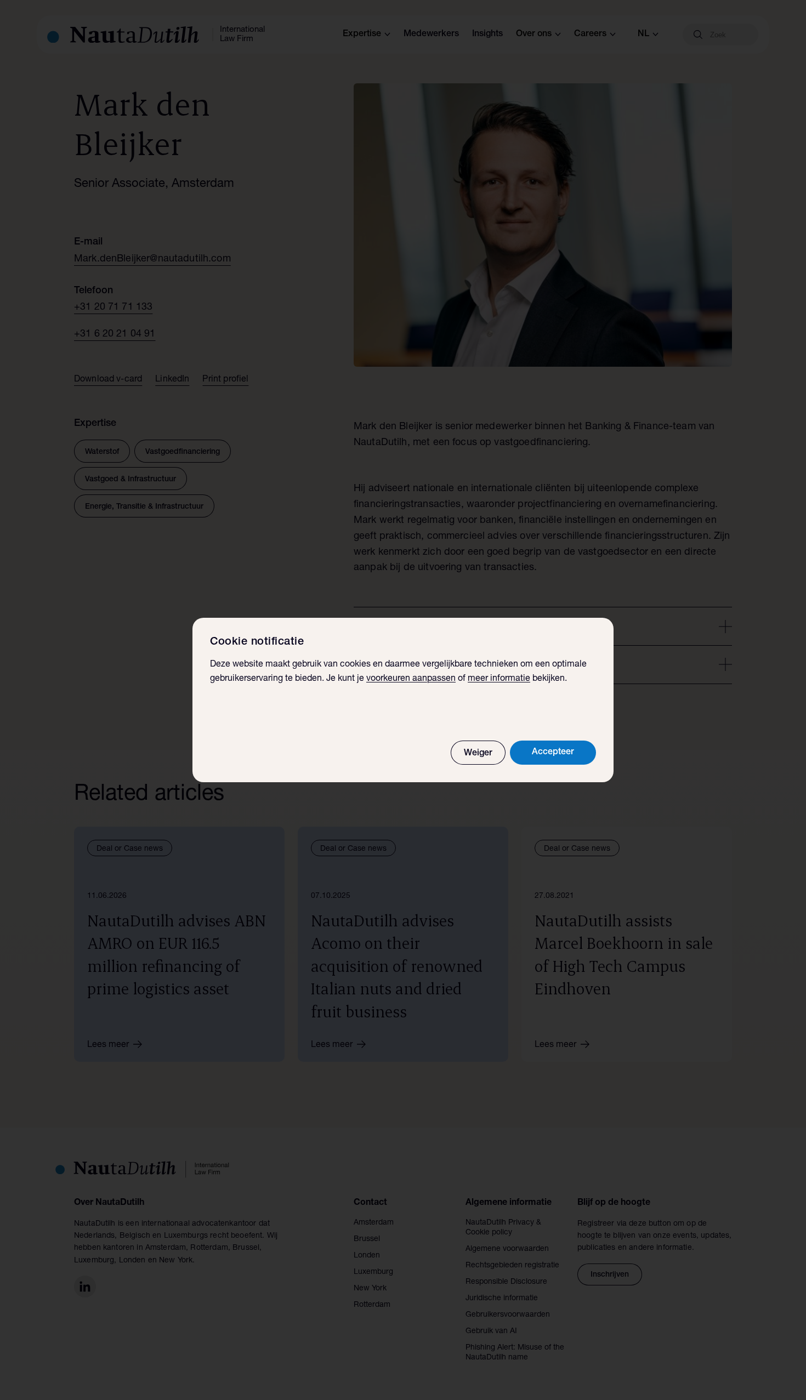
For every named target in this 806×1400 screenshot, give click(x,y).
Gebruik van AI (491, 1331)
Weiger (478, 753)
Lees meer (108, 1045)
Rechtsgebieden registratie (512, 1266)
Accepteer (553, 752)
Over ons (534, 34)
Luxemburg (373, 1272)
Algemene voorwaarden (507, 1249)
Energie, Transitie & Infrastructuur (144, 507)
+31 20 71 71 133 (113, 307)
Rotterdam (372, 1305)
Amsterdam (374, 1223)
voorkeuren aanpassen (411, 679)
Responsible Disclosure (506, 1282)
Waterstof (102, 452)
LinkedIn (172, 379)
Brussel (367, 1239)
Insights (487, 34)
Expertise (362, 34)
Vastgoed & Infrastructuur (130, 479)
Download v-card (108, 379)
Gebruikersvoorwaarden (508, 1315)
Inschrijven (610, 1275)
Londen (367, 1256)
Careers (590, 34)
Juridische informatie (502, 1298)
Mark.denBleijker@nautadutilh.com (152, 259)
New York (370, 1289)
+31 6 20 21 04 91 (115, 334)
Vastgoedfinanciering (182, 452)
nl (643, 34)
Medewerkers (431, 34)
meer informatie (499, 679)
